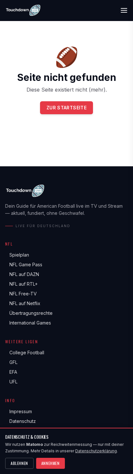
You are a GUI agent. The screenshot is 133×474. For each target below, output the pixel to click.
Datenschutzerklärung (96, 450)
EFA (11, 372)
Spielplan (17, 255)
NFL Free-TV (21, 293)
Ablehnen (19, 463)
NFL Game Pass (23, 264)
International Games (28, 322)
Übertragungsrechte (29, 313)
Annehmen (50, 463)
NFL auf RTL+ (21, 284)
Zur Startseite (66, 107)
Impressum (18, 411)
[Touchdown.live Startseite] (23, 10)
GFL (11, 362)
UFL (11, 381)
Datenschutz (20, 421)
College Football (24, 352)
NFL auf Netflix (22, 303)
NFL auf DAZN (22, 274)
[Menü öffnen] (124, 10)
